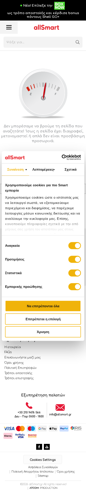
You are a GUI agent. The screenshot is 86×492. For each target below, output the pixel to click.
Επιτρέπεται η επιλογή (43, 319)
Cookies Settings (43, 460)
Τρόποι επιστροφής (19, 378)
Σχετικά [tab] (71, 169)
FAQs (8, 352)
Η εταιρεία (12, 347)
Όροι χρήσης (14, 362)
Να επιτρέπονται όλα (43, 306)
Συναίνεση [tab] (15, 169)
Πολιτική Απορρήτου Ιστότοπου (32, 471)
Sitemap (43, 475)
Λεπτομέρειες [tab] (43, 169)
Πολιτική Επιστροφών (20, 367)
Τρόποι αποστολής (18, 373)
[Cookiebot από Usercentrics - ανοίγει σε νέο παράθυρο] (62, 157)
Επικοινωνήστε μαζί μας (22, 357)
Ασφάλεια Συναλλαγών (43, 467)
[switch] (74, 259)
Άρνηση (43, 332)
